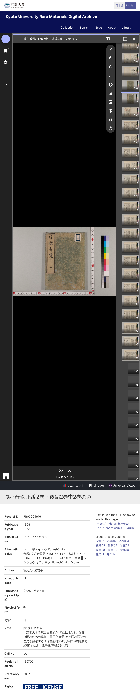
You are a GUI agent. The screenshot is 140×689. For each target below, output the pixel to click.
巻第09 (112, 550)
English (130, 5)
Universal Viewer (124, 485)
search (84, 27)
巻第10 (124, 550)
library (126, 27)
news (98, 27)
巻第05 (100, 545)
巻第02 (112, 541)
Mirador (98, 485)
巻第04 (124, 541)
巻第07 (124, 545)
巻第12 (111, 554)
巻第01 (100, 541)
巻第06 (112, 545)
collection (67, 27)
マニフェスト (75, 485)
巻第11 (100, 554)
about (112, 27)
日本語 (119, 5)
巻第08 (100, 550)
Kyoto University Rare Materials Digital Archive (51, 16)
